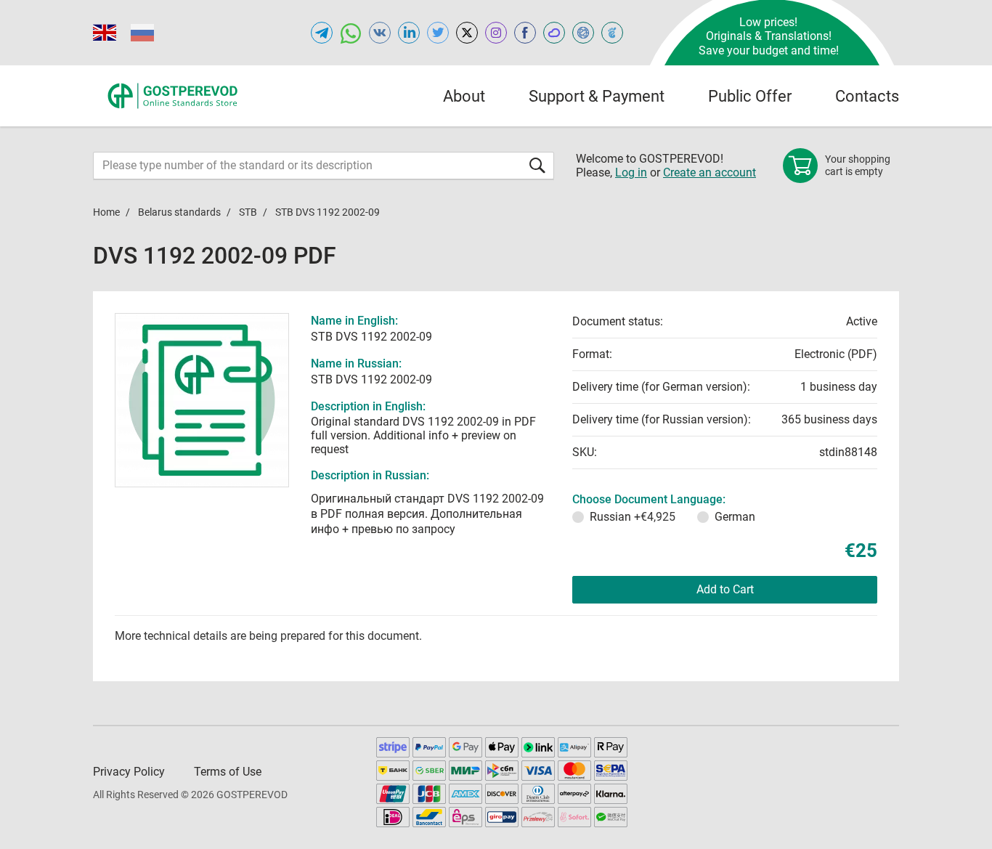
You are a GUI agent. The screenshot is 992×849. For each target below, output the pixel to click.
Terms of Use (227, 772)
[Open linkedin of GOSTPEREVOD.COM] (409, 33)
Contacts (867, 96)
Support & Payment (596, 96)
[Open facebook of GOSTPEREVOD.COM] (525, 33)
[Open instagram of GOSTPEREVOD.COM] (496, 33)
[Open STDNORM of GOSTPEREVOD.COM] (554, 33)
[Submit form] (537, 165)
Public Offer (750, 96)
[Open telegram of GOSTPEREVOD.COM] (322, 33)
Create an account (709, 172)
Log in (631, 172)
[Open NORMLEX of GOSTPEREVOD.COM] (583, 33)
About (464, 96)
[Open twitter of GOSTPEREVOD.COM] (438, 33)
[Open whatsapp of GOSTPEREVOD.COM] (351, 33)
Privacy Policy (129, 772)
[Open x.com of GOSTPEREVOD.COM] (467, 33)
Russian (632, 517)
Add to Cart (725, 589)
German (735, 517)
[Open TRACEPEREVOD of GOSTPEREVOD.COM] (612, 33)
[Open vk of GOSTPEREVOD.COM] (380, 33)
